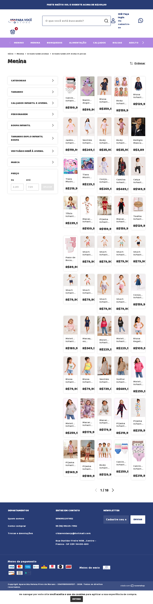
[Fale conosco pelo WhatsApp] (140, 21)
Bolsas (117, 42)
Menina (35, 42)
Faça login (123, 15)
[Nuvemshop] (132, 586)
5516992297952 (64, 518)
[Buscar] (106, 21)
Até (28, 180)
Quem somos (16, 518)
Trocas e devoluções (20, 533)
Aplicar (47, 187)
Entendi (76, 599)
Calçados (99, 42)
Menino (19, 42)
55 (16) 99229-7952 (66, 526)
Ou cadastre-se (124, 24)
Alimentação (77, 42)
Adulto (133, 42)
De (12, 180)
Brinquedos (54, 42)
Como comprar (17, 526)
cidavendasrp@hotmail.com (73, 533)
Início (10, 53)
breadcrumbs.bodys (38, 53)
